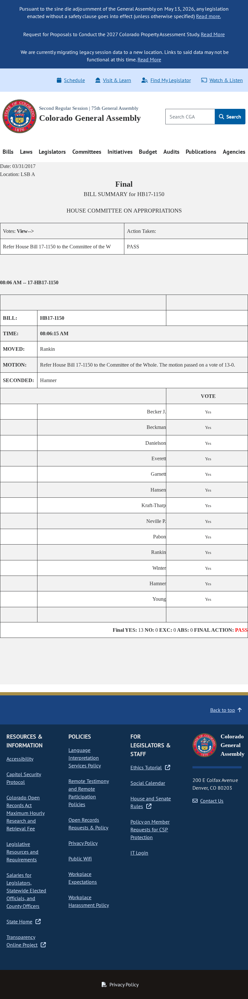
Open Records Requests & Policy (88, 824)
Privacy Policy (83, 843)
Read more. (208, 16)
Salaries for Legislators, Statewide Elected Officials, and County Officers (26, 890)
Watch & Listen (226, 80)
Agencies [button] (234, 151)
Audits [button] (171, 151)
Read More (212, 34)
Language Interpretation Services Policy (84, 758)
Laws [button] (26, 151)
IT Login (139, 852)
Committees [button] (86, 151)
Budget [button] (148, 151)
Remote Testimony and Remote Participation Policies (88, 792)
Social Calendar (147, 783)
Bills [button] (8, 151)
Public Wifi (80, 858)
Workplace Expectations (82, 878)
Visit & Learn (117, 80)
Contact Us (211, 800)
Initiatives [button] (120, 151)
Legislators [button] (52, 151)
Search (233, 116)
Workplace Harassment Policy (88, 901)
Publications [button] (201, 151)
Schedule (74, 80)
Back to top (222, 710)
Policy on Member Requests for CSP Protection (150, 829)
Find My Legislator (170, 80)
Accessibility (19, 758)
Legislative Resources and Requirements (22, 852)
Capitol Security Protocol (23, 778)
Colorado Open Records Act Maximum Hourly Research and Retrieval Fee (25, 813)
